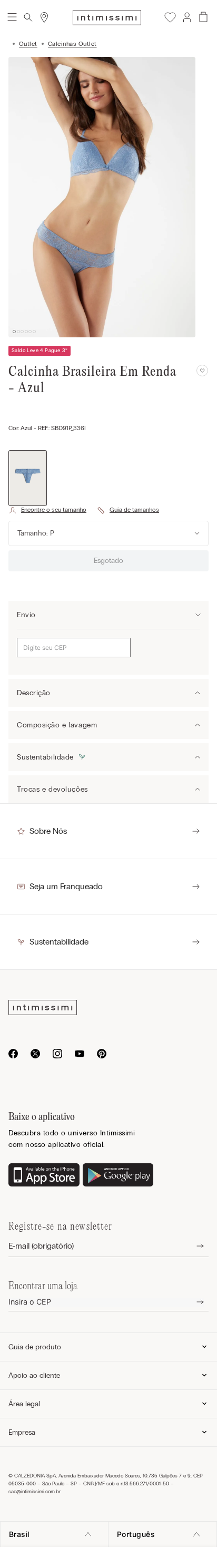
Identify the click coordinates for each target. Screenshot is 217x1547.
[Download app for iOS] (44, 1176)
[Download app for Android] (118, 1176)
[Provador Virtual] (47, 510)
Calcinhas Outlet (72, 43)
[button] (186, 17)
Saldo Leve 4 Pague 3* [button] (39, 350)
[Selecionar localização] (44, 17)
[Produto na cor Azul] (27, 478)
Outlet (28, 43)
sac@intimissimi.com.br (34, 1491)
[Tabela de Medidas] (128, 510)
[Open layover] (192, 1246)
